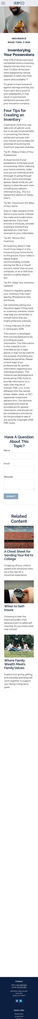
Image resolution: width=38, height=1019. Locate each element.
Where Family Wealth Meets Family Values (14, 664)
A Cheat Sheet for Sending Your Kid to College (18, 555)
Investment (19, 1016)
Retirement (19, 1014)
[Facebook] (17, 1000)
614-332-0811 (22, 987)
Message (8, 476)
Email (7, 463)
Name (7, 450)
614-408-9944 (21, 985)
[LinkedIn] (20, 1000)
